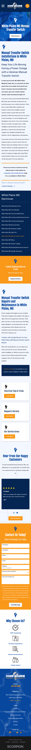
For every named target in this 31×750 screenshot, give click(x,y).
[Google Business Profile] (17, 732)
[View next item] (17, 513)
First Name (5, 544)
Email (3, 560)
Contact (15, 725)
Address (4, 566)
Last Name (5, 550)
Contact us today (9, 369)
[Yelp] (21, 732)
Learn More (9, 396)
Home (15, 708)
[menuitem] (15, 206)
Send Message (15, 605)
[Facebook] (10, 732)
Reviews (15, 721)
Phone (4, 555)
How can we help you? (8, 576)
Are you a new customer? (9, 571)
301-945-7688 (15, 686)
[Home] (14, 6)
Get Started (9, 416)
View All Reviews (15, 518)
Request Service (16, 279)
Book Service (15, 36)
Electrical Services (15, 715)
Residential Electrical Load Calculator (15, 712)
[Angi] (14, 732)
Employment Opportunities (15, 718)
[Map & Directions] (15, 700)
